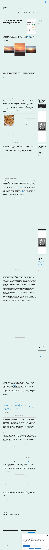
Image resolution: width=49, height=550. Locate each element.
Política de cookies (31, 548)
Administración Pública (26, 12)
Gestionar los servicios (26, 543)
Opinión (40, 357)
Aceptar (26, 545)
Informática (17, 12)
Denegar (34, 545)
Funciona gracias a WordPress (18, 545)
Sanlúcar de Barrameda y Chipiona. (12, 21)
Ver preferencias (43, 545)
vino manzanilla (30, 36)
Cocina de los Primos (42, 352)
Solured (6, 7)
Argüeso (14, 384)
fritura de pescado (21, 191)
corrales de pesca (29, 461)
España (4, 504)
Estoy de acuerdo (42, 129)
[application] (42, 106)
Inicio (4, 12)
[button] (47, 535)
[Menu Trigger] (45, 2)
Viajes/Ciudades (10, 12)
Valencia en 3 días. (6, 522)
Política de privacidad (38, 548)
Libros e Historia (36, 12)
